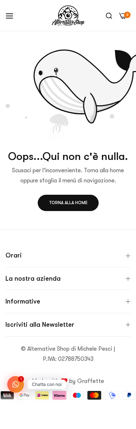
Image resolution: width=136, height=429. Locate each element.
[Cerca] (109, 16)
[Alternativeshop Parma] (68, 15)
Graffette (90, 381)
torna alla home (68, 202)
